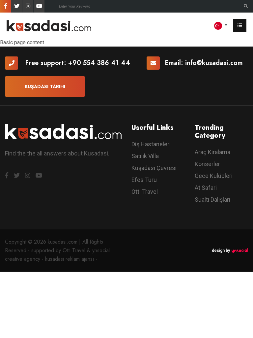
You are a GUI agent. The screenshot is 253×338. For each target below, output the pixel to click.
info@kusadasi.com (214, 63)
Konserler (207, 163)
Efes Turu (144, 179)
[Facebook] (5, 6)
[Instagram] (27, 6)
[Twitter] (16, 6)
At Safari (206, 187)
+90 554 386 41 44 (99, 63)
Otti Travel (144, 191)
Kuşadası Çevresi (154, 167)
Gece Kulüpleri (214, 175)
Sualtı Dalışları (212, 199)
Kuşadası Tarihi (45, 86)
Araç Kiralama (212, 152)
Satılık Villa (145, 155)
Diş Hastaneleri (151, 144)
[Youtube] (39, 6)
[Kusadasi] (49, 25)
